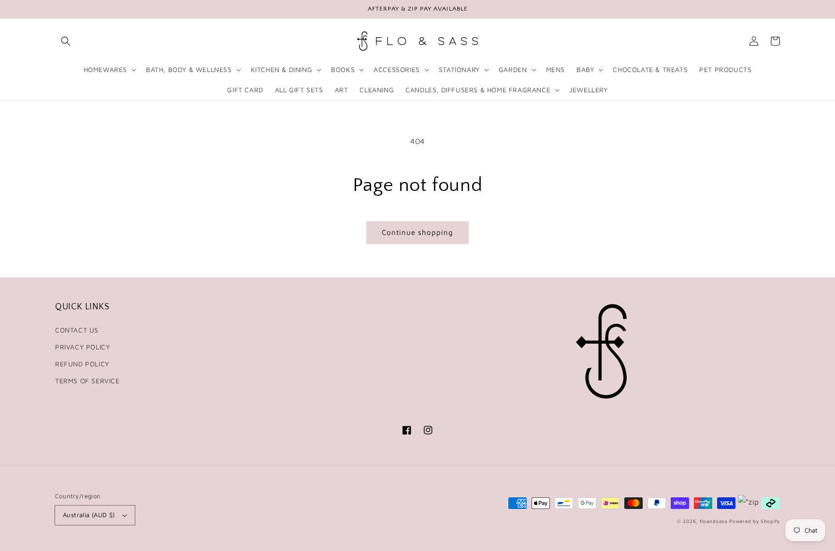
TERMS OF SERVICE (87, 381)
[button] (65, 41)
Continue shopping (417, 232)
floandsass (714, 521)
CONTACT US (77, 330)
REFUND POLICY (82, 364)
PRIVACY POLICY (82, 347)
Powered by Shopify (754, 521)
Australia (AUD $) (89, 515)
